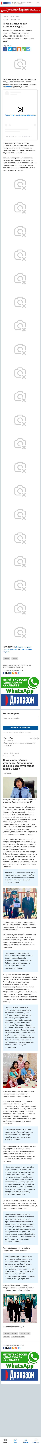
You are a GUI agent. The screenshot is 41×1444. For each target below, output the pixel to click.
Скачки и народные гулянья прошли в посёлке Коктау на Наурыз (17, 649)
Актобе (18, 16)
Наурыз (6, 658)
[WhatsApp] (24, 49)
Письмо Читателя (18, 1337)
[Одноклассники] (19, 49)
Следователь (24, 1333)
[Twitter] (10, 49)
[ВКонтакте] (14, 49)
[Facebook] (5, 49)
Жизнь (11, 753)
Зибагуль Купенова (10, 1333)
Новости (12, 16)
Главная (5, 16)
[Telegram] (28, 49)
